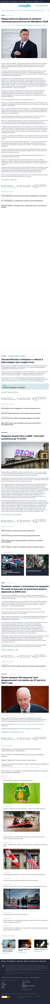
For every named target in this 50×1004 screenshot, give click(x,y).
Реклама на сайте (34, 961)
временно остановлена (30, 491)
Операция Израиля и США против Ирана (8, 950)
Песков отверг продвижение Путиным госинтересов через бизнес (31, 25)
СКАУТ (3, 985)
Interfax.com (21, 1)
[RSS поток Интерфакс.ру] (29, 989)
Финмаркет (36, 1)
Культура (24, 10)
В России (7, 10)
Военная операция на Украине (16, 356)
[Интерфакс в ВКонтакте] (27, 989)
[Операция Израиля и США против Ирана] (9, 948)
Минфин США (13, 179)
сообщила (28, 367)
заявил (19, 616)
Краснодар (4, 392)
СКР (22, 732)
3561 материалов (6, 953)
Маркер (3, 986)
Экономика (15, 10)
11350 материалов (22, 952)
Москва (28, 10)
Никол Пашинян (10, 649)
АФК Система (8, 514)
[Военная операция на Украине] (24, 947)
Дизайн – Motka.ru (38, 996)
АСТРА (3, 988)
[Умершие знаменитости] (40, 947)
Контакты (3, 961)
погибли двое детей (14, 379)
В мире (11, 10)
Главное (3, 10)
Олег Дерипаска (5, 179)
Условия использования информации (25, 996)
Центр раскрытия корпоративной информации (28, 986)
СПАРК (3, 983)
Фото (43, 10)
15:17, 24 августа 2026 (11, 215)
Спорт (20, 10)
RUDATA (23, 984)
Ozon (3, 514)
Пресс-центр (20, 961)
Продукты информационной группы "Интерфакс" (21, 977)
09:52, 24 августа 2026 (30, 356)
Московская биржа (17, 514)
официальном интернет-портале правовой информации (28, 724)
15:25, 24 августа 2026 (11, 674)
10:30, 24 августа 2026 (12, 432)
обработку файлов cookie (15, 971)
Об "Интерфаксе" (14, 1)
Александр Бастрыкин (15, 732)
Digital (31, 10)
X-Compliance (4, 984)
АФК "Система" (34, 472)
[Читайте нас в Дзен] (23, 989)
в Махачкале (42, 508)
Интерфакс (25, 6)
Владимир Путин (5, 307)
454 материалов (37, 951)
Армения (4, 649)
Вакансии (26, 961)
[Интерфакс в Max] (31, 989)
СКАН (23, 983)
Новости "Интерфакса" (26, 981)
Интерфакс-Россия (29, 1)
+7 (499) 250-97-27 (9, 974)
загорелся (4, 488)
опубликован (20, 263)
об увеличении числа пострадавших (25, 381)
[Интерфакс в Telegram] (25, 989)
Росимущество (13, 307)
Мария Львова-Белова (13, 392)
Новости (35, 10)
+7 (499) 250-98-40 (37, 973)
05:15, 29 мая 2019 (9, 15)
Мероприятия (42, 961)
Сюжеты (39, 10)
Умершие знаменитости (40, 949)
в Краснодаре (38, 500)
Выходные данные (21, 997)
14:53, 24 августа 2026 (10, 583)
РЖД (17, 649)
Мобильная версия (5, 1)
